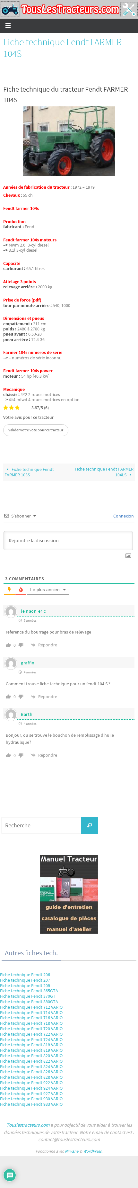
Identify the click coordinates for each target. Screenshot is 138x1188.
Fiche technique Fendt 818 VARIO (31, 1045)
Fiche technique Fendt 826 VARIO (31, 1072)
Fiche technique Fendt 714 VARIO (31, 1012)
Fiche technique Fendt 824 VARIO (31, 1066)
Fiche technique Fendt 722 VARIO (31, 1034)
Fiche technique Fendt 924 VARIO (31, 1088)
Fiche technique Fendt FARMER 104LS (104, 471)
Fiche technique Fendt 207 (25, 980)
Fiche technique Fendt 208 (25, 985)
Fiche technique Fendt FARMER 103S (29, 472)
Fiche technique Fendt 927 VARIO (31, 1093)
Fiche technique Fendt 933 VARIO (31, 1104)
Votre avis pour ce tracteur (28, 417)
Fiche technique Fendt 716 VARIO (31, 1018)
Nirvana (72, 1151)
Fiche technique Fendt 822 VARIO (31, 1061)
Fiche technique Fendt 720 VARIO (31, 1028)
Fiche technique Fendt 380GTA (29, 1001)
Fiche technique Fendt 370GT (28, 996)
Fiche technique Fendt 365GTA (29, 991)
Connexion (123, 516)
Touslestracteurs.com (27, 1125)
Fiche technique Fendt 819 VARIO (31, 1050)
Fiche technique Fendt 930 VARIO (31, 1099)
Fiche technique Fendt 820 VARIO (31, 1055)
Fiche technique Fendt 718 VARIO (31, 1023)
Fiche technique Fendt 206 (25, 974)
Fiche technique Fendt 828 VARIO (31, 1077)
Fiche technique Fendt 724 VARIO (31, 1039)
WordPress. (92, 1151)
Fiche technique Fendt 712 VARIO (31, 1007)
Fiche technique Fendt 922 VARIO (31, 1082)
